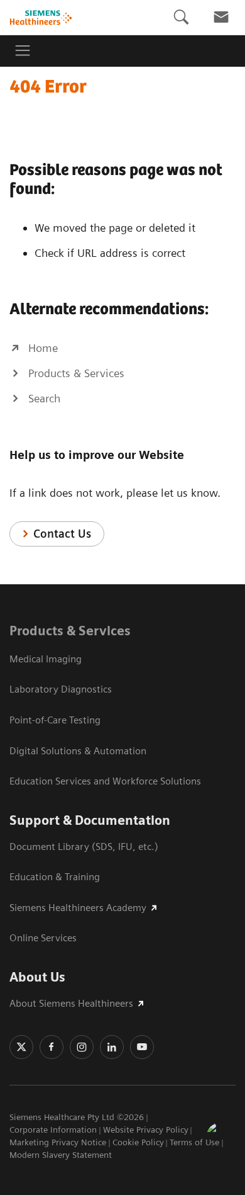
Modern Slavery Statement (60, 1155)
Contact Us (62, 533)
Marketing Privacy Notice (57, 1142)
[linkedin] (112, 1047)
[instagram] (82, 1047)
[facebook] (51, 1047)
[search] (181, 17)
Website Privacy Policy (145, 1129)
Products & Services (70, 630)
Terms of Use (194, 1142)
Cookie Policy (138, 1142)
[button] (221, 1137)
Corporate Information (53, 1129)
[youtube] (142, 1047)
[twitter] (21, 1047)
